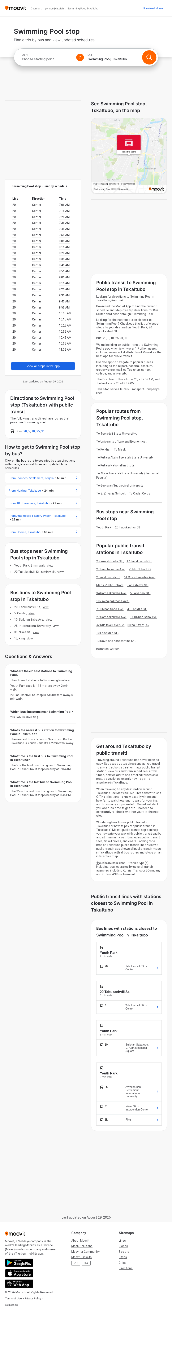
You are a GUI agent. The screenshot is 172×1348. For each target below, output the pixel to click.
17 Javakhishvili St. (139, 561)
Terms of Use (13, 1298)
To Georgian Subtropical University (119, 485)
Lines (122, 1240)
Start (24, 55)
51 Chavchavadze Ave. (139, 577)
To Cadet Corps (139, 493)
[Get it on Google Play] (19, 1263)
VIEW (50, 565)
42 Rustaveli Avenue (110, 625)
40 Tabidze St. (137, 609)
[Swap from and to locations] (80, 57)
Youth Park (103, 527)
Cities (122, 1262)
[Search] (149, 57)
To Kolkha (102, 449)
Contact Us (11, 1304)
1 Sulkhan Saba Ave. (143, 617)
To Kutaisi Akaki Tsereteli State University (125, 457)
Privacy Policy (33, 1298)
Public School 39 (140, 569)
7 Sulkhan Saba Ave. (110, 609)
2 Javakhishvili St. (108, 577)
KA (86, 1263)
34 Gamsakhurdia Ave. (111, 593)
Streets (124, 1251)
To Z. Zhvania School (110, 493)
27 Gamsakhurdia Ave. (111, 617)
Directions (126, 1268)
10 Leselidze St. (107, 633)
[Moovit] (15, 8)
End (89, 55)
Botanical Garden (108, 649)
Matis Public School (109, 585)
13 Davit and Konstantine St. (115, 641)
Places (123, 1246)
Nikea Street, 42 (138, 625)
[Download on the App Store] (19, 1273)
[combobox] (47, 59)
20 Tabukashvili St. (128, 527)
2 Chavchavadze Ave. (110, 569)
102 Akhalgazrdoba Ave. (112, 601)
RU (76, 1263)
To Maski (120, 449)
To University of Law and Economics (121, 441)
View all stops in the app (43, 366)
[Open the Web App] (19, 1284)
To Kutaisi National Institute (115, 465)
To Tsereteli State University (116, 433)
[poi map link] (129, 156)
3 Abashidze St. (137, 585)
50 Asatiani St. (140, 593)
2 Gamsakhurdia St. (109, 561)
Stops (123, 1257)
